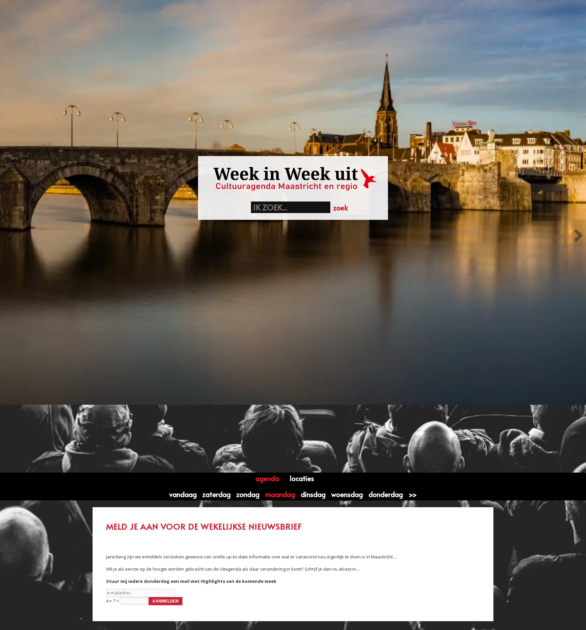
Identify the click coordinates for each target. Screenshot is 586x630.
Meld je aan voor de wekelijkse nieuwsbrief (204, 526)
